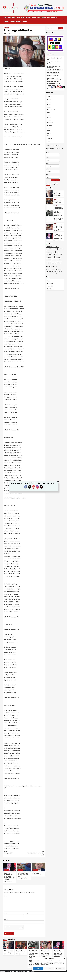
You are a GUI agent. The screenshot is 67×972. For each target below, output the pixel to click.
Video (48, 141)
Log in (48, 280)
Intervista (43, 17)
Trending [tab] (49, 188)
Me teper (6, 21)
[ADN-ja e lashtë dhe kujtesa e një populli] (49, 193)
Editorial (9, 17)
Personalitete (50, 257)
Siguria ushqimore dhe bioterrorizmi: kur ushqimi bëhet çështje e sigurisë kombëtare (54, 80)
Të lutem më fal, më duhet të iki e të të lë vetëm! (23, 874)
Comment (6, 895)
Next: (35, 853)
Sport (48, 130)
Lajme (13, 17)
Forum (48, 17)
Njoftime (49, 117)
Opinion (22, 17)
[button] (64, 958)
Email (26, 913)
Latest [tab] (49, 184)
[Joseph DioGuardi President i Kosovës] (49, 200)
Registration (18, 21)
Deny (49, 968)
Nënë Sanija (36, 873)
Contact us (24, 21)
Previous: (8, 852)
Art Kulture (27, 17)
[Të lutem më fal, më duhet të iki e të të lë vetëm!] (24, 867)
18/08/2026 (37, 875)
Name (5, 913)
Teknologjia (53, 17)
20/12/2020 (8, 33)
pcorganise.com (30, 971)
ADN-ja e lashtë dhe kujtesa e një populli (54, 58)
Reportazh (33, 17)
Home (5, 17)
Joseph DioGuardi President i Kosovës (53, 63)
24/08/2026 (8, 881)
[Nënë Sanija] (38, 867)
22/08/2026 (22, 878)
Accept (38, 968)
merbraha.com (10, 971)
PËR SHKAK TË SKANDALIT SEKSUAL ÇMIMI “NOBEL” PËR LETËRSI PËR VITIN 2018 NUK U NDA (9, 876)
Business (49, 99)
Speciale (18, 17)
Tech (48, 135)
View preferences (60, 968)
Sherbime (12, 21)
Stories (48, 133)
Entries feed (50, 283)
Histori (38, 17)
